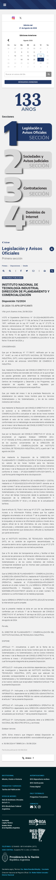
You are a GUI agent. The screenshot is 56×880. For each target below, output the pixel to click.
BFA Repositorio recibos (39, 779)
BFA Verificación (36, 783)
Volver (6, 242)
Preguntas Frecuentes (39, 797)
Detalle (25, 266)
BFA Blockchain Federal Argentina (11, 807)
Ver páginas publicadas (13, 278)
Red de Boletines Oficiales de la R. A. (12, 801)
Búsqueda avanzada (28, 82)
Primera (4, 266)
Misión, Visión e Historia (12, 779)
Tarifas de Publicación (11, 789)
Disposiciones (15, 266)
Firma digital (35, 786)
